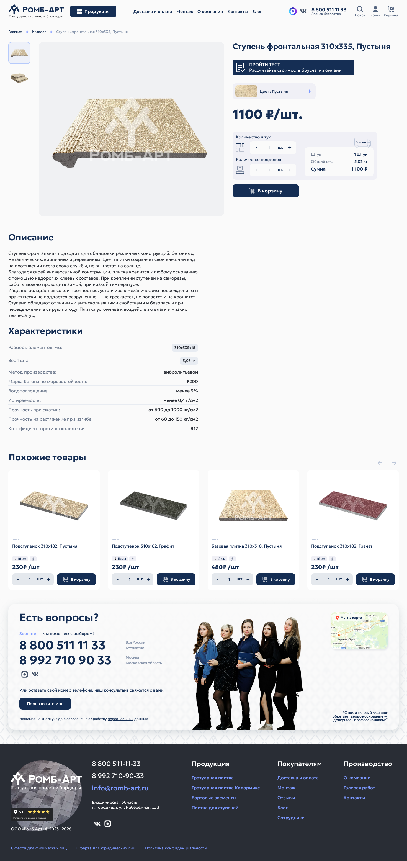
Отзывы (286, 797)
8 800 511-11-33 (116, 764)
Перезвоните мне (45, 703)
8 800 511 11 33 (62, 645)
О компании (357, 777)
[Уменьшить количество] (18, 579)
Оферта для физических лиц (39, 848)
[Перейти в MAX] (24, 674)
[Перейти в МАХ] (293, 11)
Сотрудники (291, 817)
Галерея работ (359, 787)
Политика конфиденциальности (176, 848)
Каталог (39, 32)
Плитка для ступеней (215, 807)
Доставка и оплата (298, 777)
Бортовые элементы (214, 797)
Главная (15, 32)
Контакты (354, 797)
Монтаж (286, 787)
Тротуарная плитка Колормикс (226, 787)
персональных (120, 718)
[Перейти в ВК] (303, 11)
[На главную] (36, 11)
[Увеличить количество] (49, 579)
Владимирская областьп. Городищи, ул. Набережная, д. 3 (125, 805)
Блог (282, 807)
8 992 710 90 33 (65, 660)
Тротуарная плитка (213, 777)
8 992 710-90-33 (118, 776)
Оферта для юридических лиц (105, 848)
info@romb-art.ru (120, 788)
